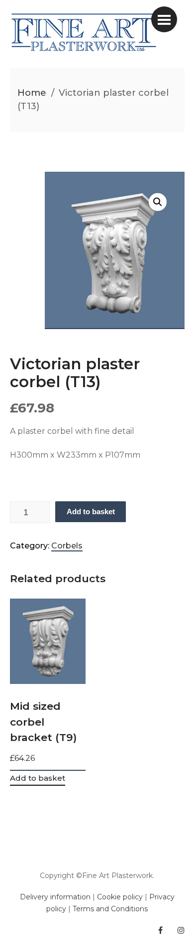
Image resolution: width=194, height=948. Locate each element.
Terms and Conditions (110, 908)
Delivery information (55, 896)
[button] (158, 202)
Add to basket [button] (37, 778)
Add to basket (91, 511)
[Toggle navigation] (164, 19)
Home (31, 92)
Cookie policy (120, 896)
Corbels (67, 545)
